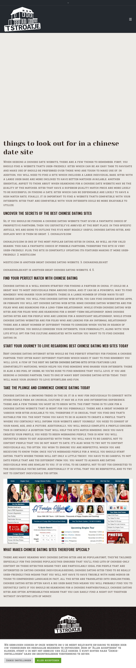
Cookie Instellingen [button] (18, 660)
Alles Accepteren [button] (48, 660)
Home (34, 93)
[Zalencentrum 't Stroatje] (68, 624)
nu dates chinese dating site (66, 362)
